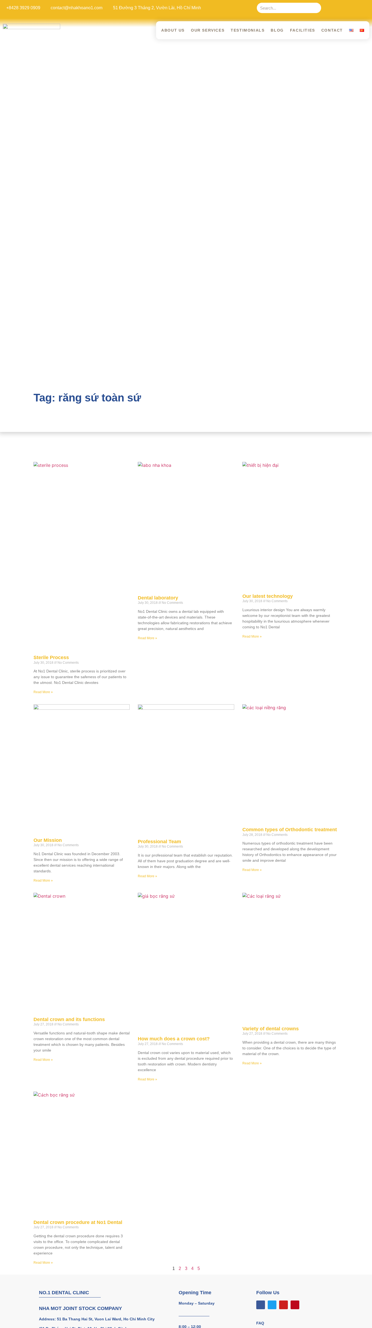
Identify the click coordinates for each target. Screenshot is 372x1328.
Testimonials (247, 30)
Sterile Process (51, 657)
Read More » (43, 692)
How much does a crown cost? (174, 1038)
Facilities (302, 30)
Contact (332, 30)
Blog (277, 30)
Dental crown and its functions (69, 1019)
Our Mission (47, 840)
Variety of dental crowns (270, 1028)
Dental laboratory (158, 598)
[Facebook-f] (331, 8)
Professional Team (159, 841)
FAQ (260, 1323)
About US (173, 30)
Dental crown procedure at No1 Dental (77, 1222)
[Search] (316, 8)
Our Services (207, 30)
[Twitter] (342, 8)
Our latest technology (267, 596)
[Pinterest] (365, 8)
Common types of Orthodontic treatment (289, 829)
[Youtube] (353, 8)
